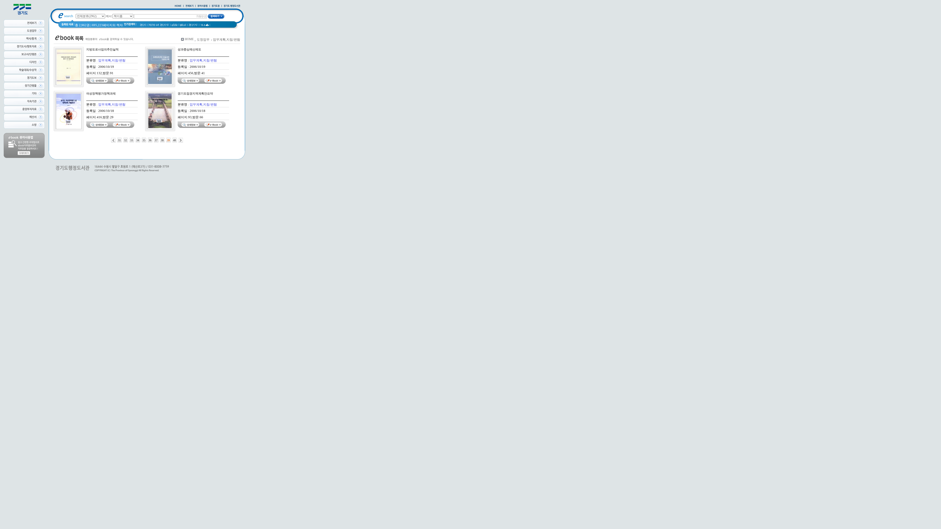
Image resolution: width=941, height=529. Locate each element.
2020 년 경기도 (158, 25)
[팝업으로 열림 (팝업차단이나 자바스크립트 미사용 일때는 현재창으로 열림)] (203, 6)
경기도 (193, 25)
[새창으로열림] (216, 6)
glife (175, 25)
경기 (143, 25)
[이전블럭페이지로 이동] (113, 140)
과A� (204, 25)
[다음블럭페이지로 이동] (181, 140)
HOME (189, 39)
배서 (183, 25)
